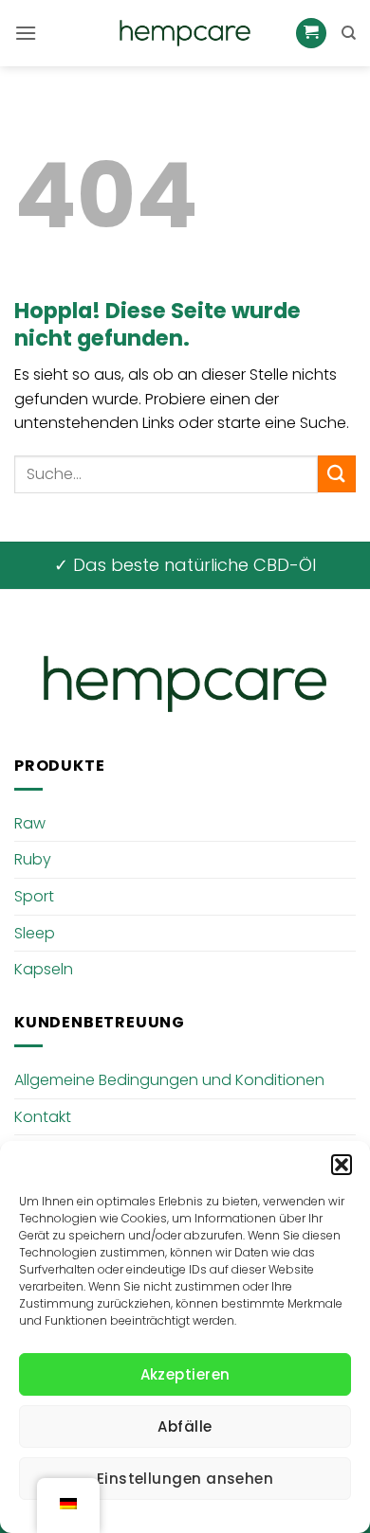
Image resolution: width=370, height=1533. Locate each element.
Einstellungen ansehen (185, 1478)
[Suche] (349, 33)
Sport (34, 896)
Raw (30, 823)
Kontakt (42, 1117)
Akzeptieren (185, 1374)
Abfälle (184, 1426)
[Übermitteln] (337, 473)
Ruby (32, 859)
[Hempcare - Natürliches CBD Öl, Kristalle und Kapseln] (185, 33)
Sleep (34, 933)
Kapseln (43, 969)
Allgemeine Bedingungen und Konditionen (169, 1080)
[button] (341, 1164)
